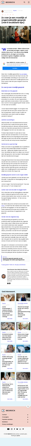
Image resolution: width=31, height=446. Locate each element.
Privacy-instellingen (7, 424)
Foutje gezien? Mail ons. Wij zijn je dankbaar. (13, 265)
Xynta (18, 435)
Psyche (15, 10)
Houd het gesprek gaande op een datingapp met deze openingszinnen (14, 259)
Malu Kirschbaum (8, 10)
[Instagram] (8, 283)
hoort (3, 205)
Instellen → (15, 68)
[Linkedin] (9, 283)
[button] (27, 414)
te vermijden (23, 74)
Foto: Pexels (27, 44)
